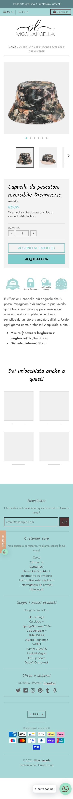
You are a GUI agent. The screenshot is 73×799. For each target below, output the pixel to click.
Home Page (36, 617)
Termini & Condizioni (37, 571)
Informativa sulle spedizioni (36, 580)
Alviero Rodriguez (36, 640)
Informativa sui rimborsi (36, 576)
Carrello (62, 11)
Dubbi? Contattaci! (36, 662)
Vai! (64, 522)
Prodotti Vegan (36, 653)
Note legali (37, 589)
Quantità (13, 227)
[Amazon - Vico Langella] (54, 690)
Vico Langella (35, 630)
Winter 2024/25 (36, 649)
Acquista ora (36, 259)
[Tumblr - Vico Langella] (47, 690)
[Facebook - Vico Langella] (25, 690)
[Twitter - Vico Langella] (18, 690)
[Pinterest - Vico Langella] (40, 690)
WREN (36, 644)
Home (12, 47)
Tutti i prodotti (36, 658)
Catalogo (35, 621)
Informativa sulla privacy (36, 585)
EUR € (21, 12)
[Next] (68, 156)
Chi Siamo (36, 562)
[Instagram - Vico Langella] (32, 690)
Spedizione (32, 212)
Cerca (36, 557)
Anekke (13, 201)
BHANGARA (36, 635)
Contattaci (36, 566)
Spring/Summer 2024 (36, 626)
